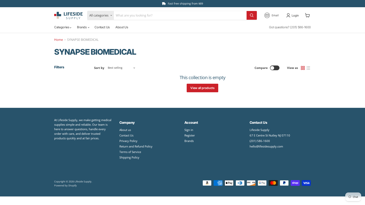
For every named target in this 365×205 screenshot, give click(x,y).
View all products (202, 88)
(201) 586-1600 (260, 141)
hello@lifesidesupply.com (266, 146)
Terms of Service (130, 152)
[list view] (308, 68)
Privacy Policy (128, 141)
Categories (62, 27)
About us (125, 130)
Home (58, 39)
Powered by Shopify (65, 185)
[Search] (252, 15)
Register (189, 135)
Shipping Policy (129, 157)
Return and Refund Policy (135, 146)
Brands (82, 27)
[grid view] (302, 68)
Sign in (188, 130)
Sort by (99, 67)
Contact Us (102, 27)
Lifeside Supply (259, 130)
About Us (121, 27)
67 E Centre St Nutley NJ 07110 (270, 135)
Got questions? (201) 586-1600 (290, 27)
